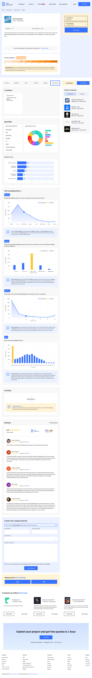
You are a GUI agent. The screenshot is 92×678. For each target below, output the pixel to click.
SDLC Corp (75, 114)
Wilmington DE (75, 101)
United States (20, 20)
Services (31, 4)
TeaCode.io (15, 600)
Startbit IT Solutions (77, 99)
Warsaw (16, 601)
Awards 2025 (52, 4)
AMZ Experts (76, 128)
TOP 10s (41, 4)
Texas (75, 601)
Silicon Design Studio (78, 600)
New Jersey (74, 123)
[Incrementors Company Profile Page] (67, 122)
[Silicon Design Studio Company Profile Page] (67, 600)
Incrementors (76, 121)
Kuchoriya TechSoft (48, 600)
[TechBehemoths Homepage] (7, 4)
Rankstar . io (75, 107)
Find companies (63, 4)
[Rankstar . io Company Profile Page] (67, 107)
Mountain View (75, 130)
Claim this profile (44, 48)
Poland (20, 601)
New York (74, 108)
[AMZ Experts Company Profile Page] (67, 129)
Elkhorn (14, 20)
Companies (21, 4)
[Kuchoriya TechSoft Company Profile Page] (37, 600)
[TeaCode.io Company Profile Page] (7, 600)
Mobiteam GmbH (33, 674)
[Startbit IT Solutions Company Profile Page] (67, 100)
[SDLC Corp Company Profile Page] (67, 115)
